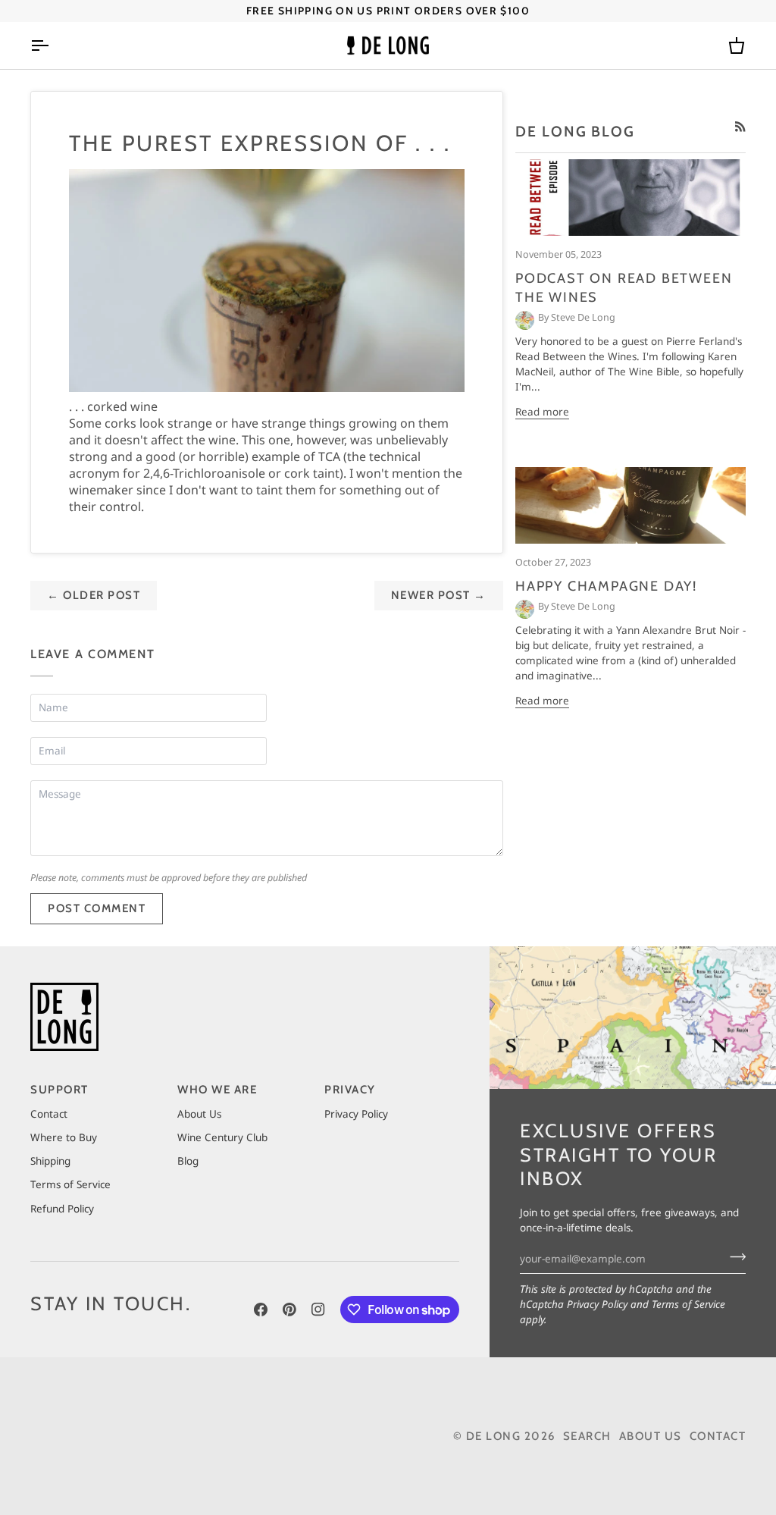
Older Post (93, 595)
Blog (188, 1161)
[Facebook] (261, 1309)
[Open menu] (53, 46)
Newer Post (439, 595)
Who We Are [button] (217, 1089)
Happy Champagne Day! (606, 586)
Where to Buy (63, 1137)
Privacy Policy (597, 1304)
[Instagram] (318, 1309)
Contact (48, 1114)
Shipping (50, 1161)
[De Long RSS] (740, 126)
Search (587, 1436)
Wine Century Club (222, 1137)
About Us (199, 1114)
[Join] (733, 1256)
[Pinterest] (289, 1309)
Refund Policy (62, 1208)
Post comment (97, 908)
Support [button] (59, 1089)
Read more (542, 412)
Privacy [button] (350, 1089)
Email (56, 766)
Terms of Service (688, 1304)
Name (55, 723)
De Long (493, 1436)
